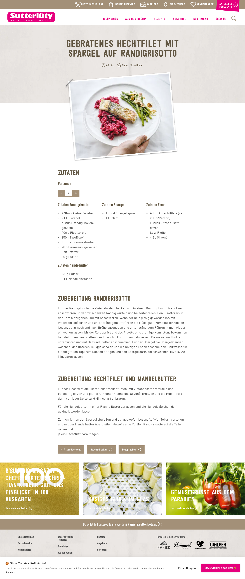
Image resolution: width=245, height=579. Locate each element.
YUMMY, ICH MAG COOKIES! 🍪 (220, 568)
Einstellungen (187, 568)
